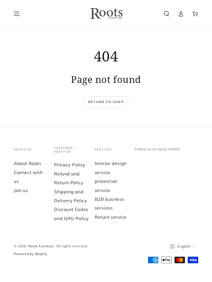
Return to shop (106, 102)
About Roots (27, 163)
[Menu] (17, 14)
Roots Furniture (41, 246)
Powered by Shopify (30, 254)
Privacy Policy (69, 164)
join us (21, 190)
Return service (110, 217)
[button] (166, 14)
